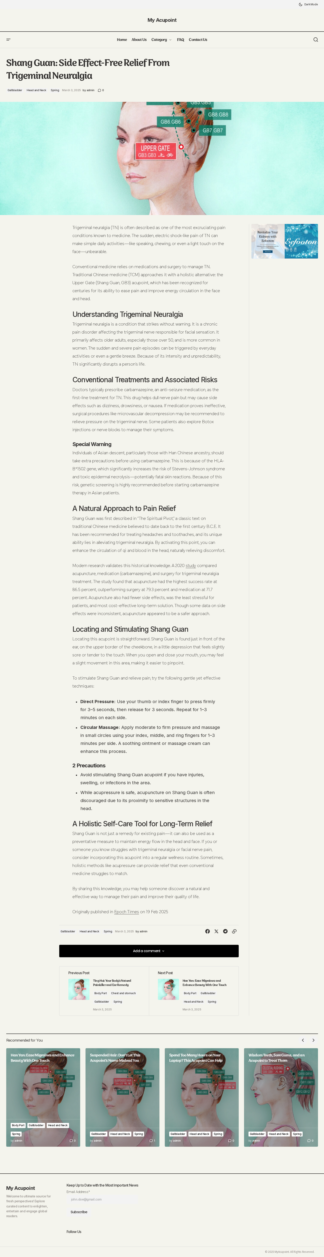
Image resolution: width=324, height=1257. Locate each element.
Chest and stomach (123, 993)
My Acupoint (162, 20)
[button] (308, 4)
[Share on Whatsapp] (198, 931)
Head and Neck (36, 90)
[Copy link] (234, 931)
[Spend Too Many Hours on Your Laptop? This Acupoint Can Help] (202, 1097)
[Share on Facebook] (207, 931)
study (191, 566)
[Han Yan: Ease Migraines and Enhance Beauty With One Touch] (43, 1097)
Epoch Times (126, 912)
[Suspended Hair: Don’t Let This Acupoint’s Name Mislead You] (122, 1097)
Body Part (100, 993)
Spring (55, 90)
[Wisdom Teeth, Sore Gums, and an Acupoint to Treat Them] (281, 1097)
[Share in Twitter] (216, 931)
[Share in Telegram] (225, 931)
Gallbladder (15, 90)
